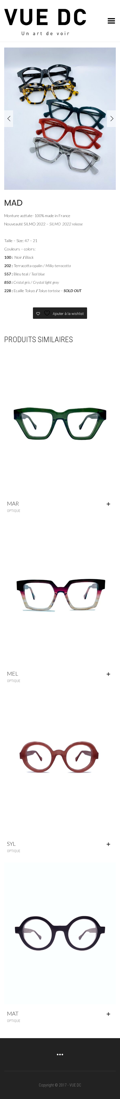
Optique (13, 511)
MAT (12, 1013)
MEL (12, 673)
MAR (13, 503)
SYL (11, 843)
